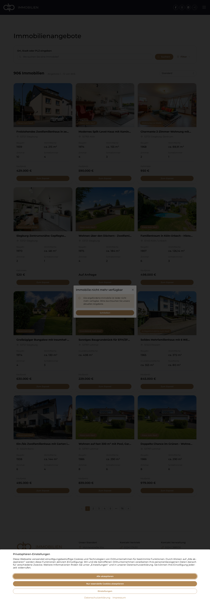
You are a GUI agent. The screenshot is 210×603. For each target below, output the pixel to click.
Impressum (119, 597)
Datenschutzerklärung (97, 597)
